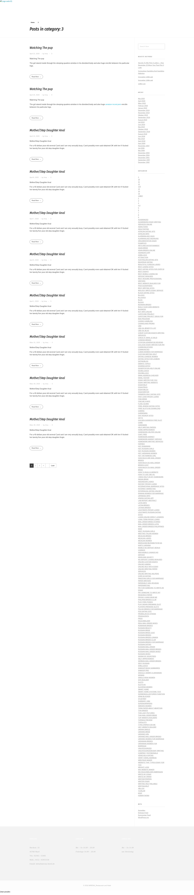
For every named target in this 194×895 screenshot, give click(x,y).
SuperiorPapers (145, 703)
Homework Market (146, 437)
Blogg (141, 302)
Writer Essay (144, 781)
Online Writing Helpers (148, 574)
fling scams (143, 404)
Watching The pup (41, 48)
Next (47, 466)
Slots (140, 682)
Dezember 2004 (144, 153)
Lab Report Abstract (147, 500)
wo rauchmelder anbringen (150, 772)
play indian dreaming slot (149, 604)
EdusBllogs (143, 373)
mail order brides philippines (151, 526)
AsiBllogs (142, 255)
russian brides (144, 635)
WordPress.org (143, 817)
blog (140, 300)
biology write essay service (150, 290)
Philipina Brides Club (147, 600)
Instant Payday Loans (147, 484)
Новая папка (143, 795)
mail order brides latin (148, 524)
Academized (143, 220)
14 (139, 189)
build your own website (148, 307)
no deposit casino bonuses (150, 559)
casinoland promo (146, 323)
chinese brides (144, 340)
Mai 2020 (141, 98)
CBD (139, 326)
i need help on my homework (150, 477)
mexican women (145, 541)
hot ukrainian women (147, 453)
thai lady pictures (146, 713)
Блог (140, 793)
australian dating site (148, 260)
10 (139, 179)
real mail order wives (148, 623)
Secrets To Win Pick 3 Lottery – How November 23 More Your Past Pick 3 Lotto (151, 65)
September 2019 (144, 117)
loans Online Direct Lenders (151, 517)
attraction (143, 257)
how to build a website (148, 472)
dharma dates (144, 366)
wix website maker (146, 769)
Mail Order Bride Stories (149, 522)
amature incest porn (113, 104)
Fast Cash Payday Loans (148, 397)
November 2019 (144, 113)
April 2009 (141, 143)
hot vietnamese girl (147, 456)
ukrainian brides (145, 741)
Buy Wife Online (145, 312)
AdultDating (143, 229)
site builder (143, 680)
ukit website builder (147, 727)
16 (139, 194)
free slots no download (149, 408)
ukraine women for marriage (151, 739)
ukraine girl (143, 734)
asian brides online (146, 250)
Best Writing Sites (146, 288)
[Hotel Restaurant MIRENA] (17, 8)
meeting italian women (148, 533)
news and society (146, 557)
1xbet (140, 196)
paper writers (144, 581)
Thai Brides (143, 710)
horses (141, 444)
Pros (140, 618)
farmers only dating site (149, 394)
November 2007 (144, 146)
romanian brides (145, 625)
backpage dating (145, 262)
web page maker (145, 760)
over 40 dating (144, 576)
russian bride (144, 630)
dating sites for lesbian (149, 359)
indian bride (143, 479)
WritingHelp (143, 786)
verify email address (147, 758)
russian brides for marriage (151, 642)
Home (33, 22)
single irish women (146, 677)
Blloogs (142, 297)
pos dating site (145, 611)
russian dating (144, 644)
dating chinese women (148, 356)
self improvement (146, 659)
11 (139, 182)
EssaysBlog (143, 389)
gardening (143, 413)
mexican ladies (144, 538)
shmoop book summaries (149, 668)
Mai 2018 (141, 139)
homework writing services (150, 441)
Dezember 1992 (144, 162)
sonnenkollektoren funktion (151, 694)
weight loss (143, 767)
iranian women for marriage (151, 493)
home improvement (146, 430)
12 (139, 184)
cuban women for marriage (150, 352)
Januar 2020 (142, 108)
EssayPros (142, 387)
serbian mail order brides (149, 661)
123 (139, 186)
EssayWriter (143, 392)
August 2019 (142, 120)
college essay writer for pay (151, 345)
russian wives (144, 654)
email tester (143, 378)
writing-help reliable (147, 784)
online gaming (144, 564)
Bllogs (141, 295)
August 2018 (142, 134)
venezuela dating (145, 755)
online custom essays (148, 562)
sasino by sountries (147, 656)
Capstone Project (146, 314)
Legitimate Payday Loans (148, 510)
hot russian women (146, 451)
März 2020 (142, 103)
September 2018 (144, 132)
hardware (142, 425)
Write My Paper (144, 777)
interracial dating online (149, 491)
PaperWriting (144, 585)
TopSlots (142, 722)
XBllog (141, 788)
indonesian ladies (146, 482)
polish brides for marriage (150, 609)
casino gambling (145, 321)
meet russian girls (146, 531)
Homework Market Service (150, 439)
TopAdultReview (145, 720)
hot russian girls (146, 448)
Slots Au (142, 684)
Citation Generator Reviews (150, 342)
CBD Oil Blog (143, 330)
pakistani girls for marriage (151, 578)
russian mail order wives (149, 651)
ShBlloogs (143, 666)
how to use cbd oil (146, 474)
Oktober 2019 (143, 115)
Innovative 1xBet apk (145, 77)
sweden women (144, 706)
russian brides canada (148, 637)
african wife (143, 234)
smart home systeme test (149, 692)
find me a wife (144, 401)
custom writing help (147, 354)
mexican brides (144, 536)
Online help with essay (148, 566)
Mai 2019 (141, 127)
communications (145, 347)
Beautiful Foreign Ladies (149, 264)
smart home (143, 689)
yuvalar (141, 791)
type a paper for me (146, 725)
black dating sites (146, 293)
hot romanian (144, 446)
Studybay (142, 699)
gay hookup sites (145, 415)
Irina (46, 54)
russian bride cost (146, 633)
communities (143, 349)
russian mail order (146, 647)
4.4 (139, 205)
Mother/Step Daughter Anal (47, 130)
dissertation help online (149, 368)
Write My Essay (144, 774)
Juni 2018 (141, 136)
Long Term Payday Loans (149, 519)
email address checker (148, 375)
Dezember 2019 (144, 110)
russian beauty (145, 628)
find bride (142, 399)
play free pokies (145, 602)
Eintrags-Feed (143, 813)
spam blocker (144, 696)
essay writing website (148, 382)
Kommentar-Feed (144, 815)
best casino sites (145, 267)
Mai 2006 (141, 150)
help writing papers (147, 427)
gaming (141, 411)
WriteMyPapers (145, 779)
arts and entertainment (149, 245)
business (142, 309)
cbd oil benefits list (147, 328)
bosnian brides (144, 304)
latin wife (142, 503)
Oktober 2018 (143, 129)
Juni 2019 (141, 124)
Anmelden (141, 810)
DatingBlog (143, 361)
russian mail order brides (149, 649)
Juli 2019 (141, 122)
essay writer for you (147, 380)
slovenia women (145, 687)
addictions (143, 227)
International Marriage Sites (151, 486)
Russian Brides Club (147, 640)
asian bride (143, 248)
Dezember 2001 (144, 157)
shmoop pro (143, 670)
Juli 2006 (141, 148)
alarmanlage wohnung (148, 238)
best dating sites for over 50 (151, 269)
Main (140, 529)
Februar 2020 (143, 106)
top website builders (147, 718)
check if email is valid (147, 338)
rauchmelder (144, 621)
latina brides (144, 505)
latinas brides (144, 507)
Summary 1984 (144, 701)
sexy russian (143, 663)
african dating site (146, 231)
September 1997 (144, 160)
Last (52, 465)
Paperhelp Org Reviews (148, 583)
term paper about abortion (150, 708)
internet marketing (147, 489)
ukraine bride (144, 732)
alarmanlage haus (146, 236)
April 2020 (141, 101)
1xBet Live (142, 84)
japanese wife (144, 496)
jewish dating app (146, 498)
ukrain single (144, 729)
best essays (143, 271)
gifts (140, 418)
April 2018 (141, 141)
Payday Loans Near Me (147, 597)
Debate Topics (144, 363)
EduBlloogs (143, 371)
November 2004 (144, 155)
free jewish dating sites (149, 406)
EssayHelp (142, 385)
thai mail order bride (147, 715)
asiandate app (144, 253)
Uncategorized (145, 748)
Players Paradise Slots (148, 607)
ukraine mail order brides (149, 736)
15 (139, 191)
